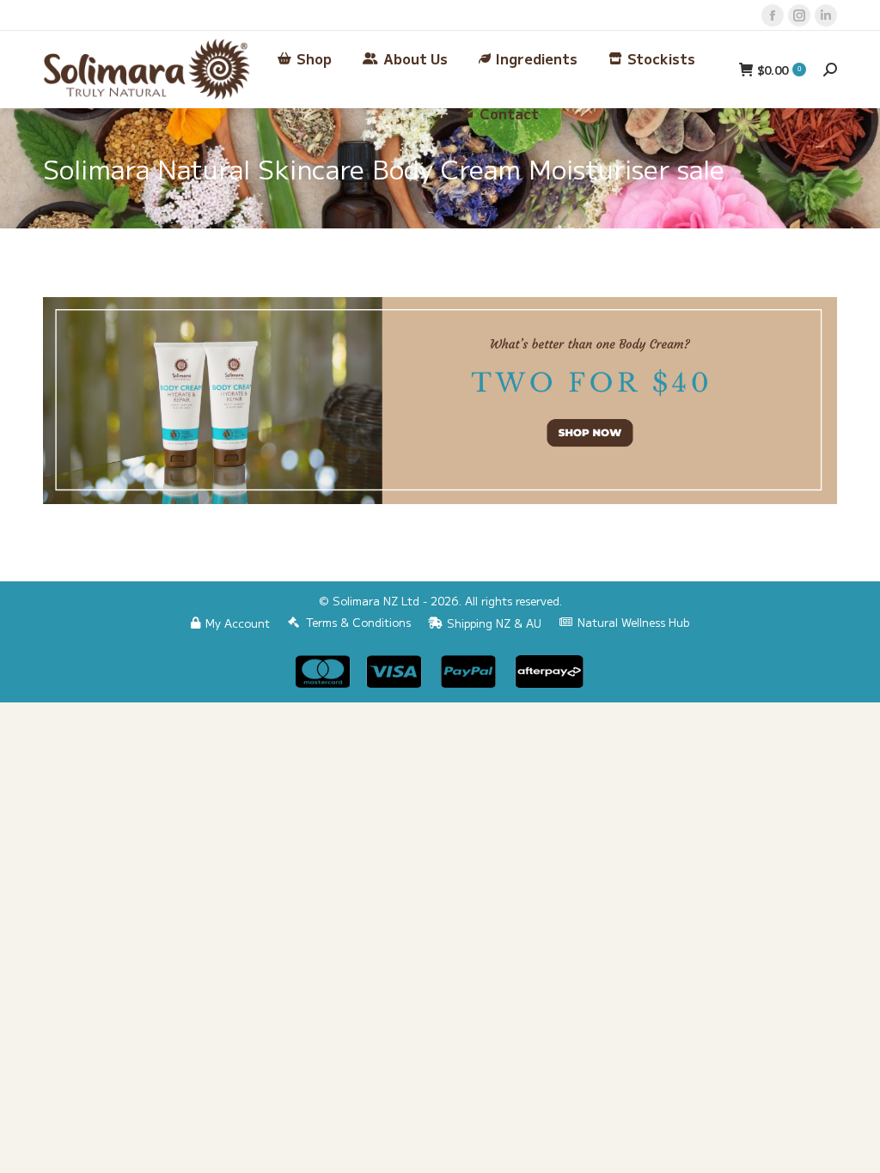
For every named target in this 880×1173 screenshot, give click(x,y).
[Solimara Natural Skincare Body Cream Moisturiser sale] (440, 400)
